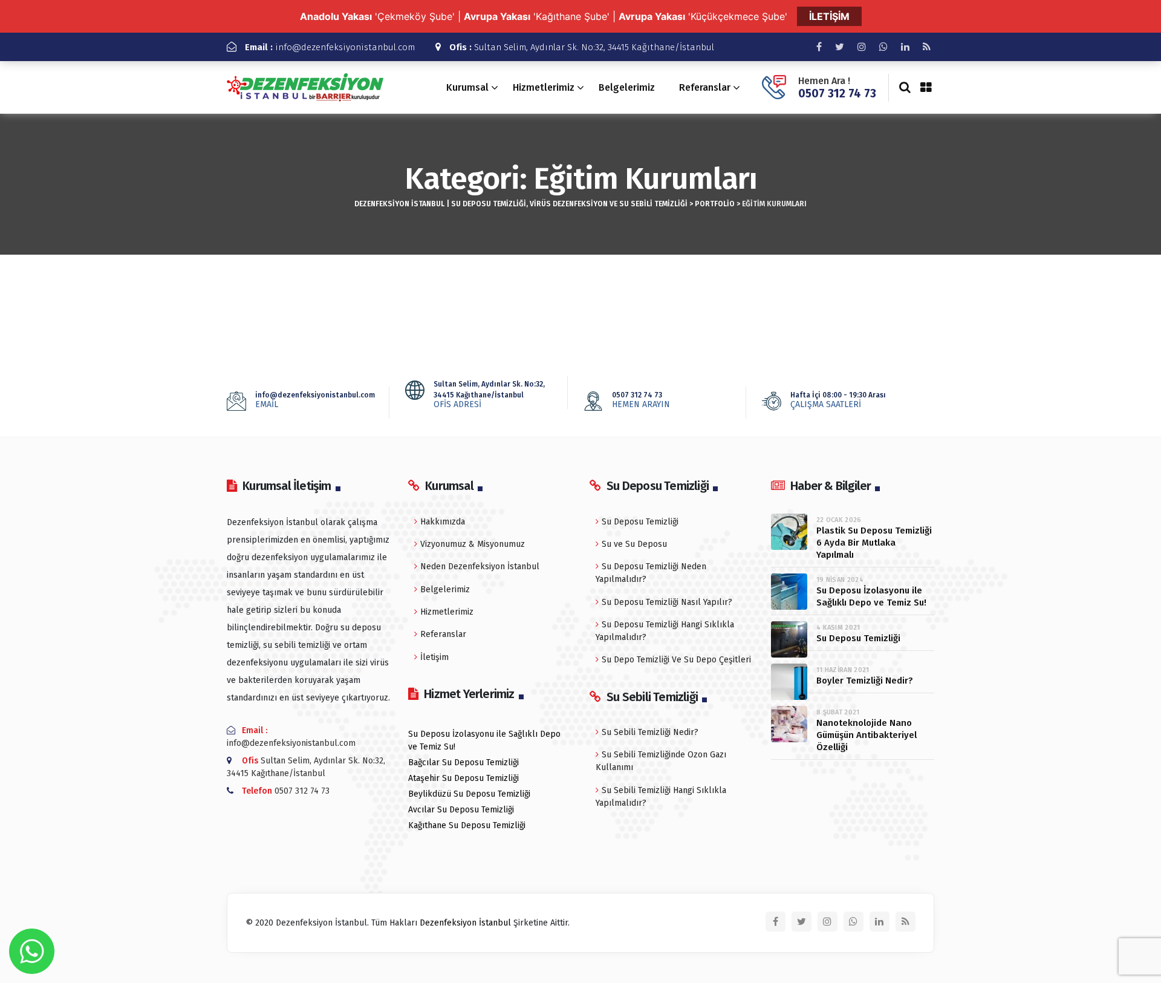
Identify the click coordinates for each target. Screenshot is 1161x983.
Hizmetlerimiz (543, 87)
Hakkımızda (442, 522)
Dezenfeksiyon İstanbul (465, 923)
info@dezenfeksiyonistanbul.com (330, 47)
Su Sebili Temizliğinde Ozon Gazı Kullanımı (661, 760)
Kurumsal (467, 87)
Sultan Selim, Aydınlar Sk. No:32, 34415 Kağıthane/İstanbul (581, 47)
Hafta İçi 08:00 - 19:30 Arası (838, 400)
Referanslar (704, 87)
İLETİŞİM (829, 16)
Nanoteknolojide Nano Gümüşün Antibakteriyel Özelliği (866, 735)
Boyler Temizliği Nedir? (864, 680)
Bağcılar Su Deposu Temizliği (463, 762)
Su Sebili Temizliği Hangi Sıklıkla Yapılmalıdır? (661, 796)
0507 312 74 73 (837, 93)
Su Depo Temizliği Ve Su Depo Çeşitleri (676, 660)
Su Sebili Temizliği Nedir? (650, 732)
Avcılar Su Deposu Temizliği (461, 810)
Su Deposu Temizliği (640, 522)
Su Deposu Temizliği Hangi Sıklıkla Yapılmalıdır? (665, 630)
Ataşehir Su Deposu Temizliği (463, 778)
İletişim (434, 657)
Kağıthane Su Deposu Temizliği (466, 825)
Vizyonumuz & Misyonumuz (472, 544)
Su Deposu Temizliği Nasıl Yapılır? (667, 602)
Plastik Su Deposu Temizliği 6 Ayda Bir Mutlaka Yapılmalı (874, 542)
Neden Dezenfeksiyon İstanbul (479, 566)
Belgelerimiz (627, 87)
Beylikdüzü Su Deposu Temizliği (469, 794)
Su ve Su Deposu (634, 544)
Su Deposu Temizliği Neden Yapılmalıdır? (651, 572)
